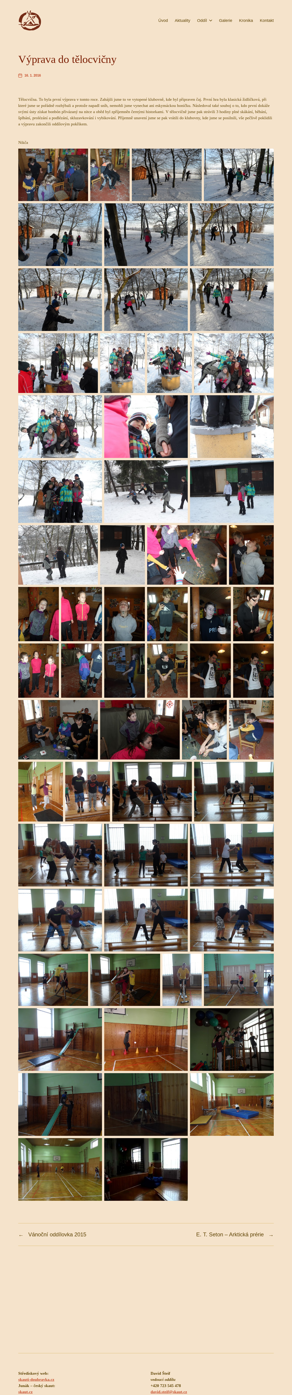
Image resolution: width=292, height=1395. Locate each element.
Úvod (163, 20)
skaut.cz (25, 1392)
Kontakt (267, 20)
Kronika (246, 20)
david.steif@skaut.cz (169, 1392)
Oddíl (202, 20)
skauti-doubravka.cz (36, 1379)
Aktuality (182, 20)
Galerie (225, 20)
